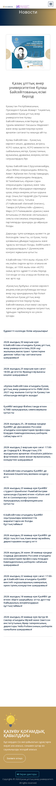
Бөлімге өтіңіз (14, 758)
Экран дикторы (28, 774)
